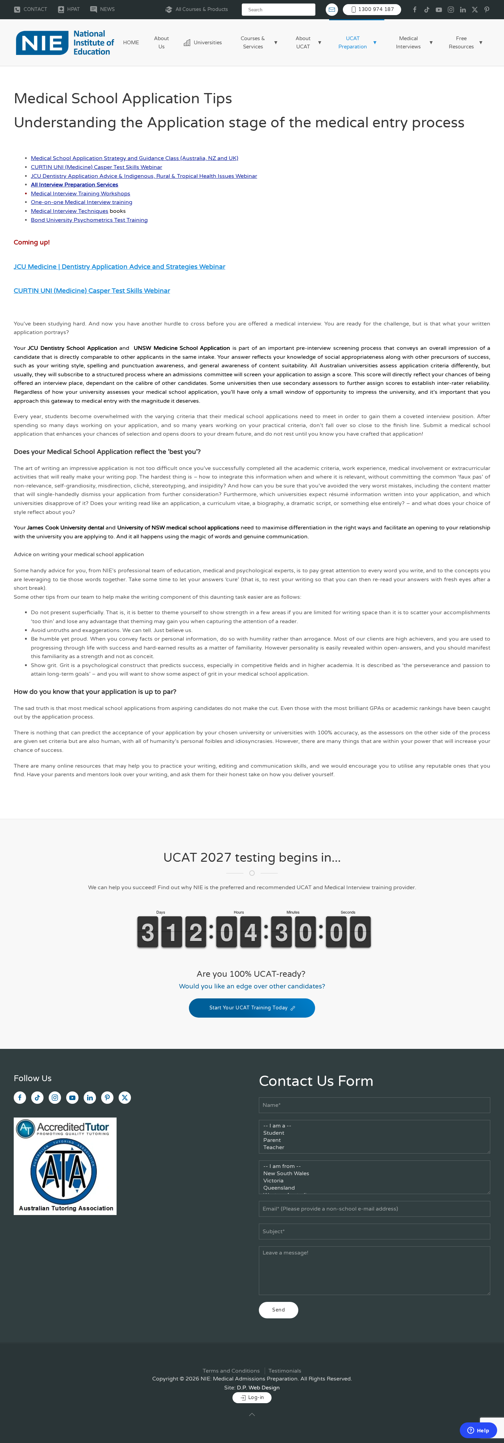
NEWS (107, 9)
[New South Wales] (375, 1173)
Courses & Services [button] (253, 42)
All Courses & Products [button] (202, 9)
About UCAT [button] (303, 42)
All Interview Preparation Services (74, 184)
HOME (131, 42)
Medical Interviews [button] (408, 42)
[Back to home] (65, 42)
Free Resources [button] (461, 42)
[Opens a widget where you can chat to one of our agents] (478, 1431)
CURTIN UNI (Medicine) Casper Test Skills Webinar (96, 167)
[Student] (375, 1133)
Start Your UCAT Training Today (248, 1008)
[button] (252, 1414)
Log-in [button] (255, 1397)
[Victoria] (375, 1180)
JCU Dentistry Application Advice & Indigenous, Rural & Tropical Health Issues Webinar (144, 176)
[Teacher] (375, 1147)
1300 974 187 (375, 9)
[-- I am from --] (375, 1166)
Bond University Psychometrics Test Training (89, 220)
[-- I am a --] (375, 1126)
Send (278, 1310)
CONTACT (35, 9)
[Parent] (375, 1140)
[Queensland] (375, 1188)
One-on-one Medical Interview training (81, 202)
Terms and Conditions (231, 1370)
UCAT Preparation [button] (352, 42)
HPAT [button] (73, 9)
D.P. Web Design (258, 1387)
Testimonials (284, 1370)
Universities (208, 42)
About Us (161, 42)
